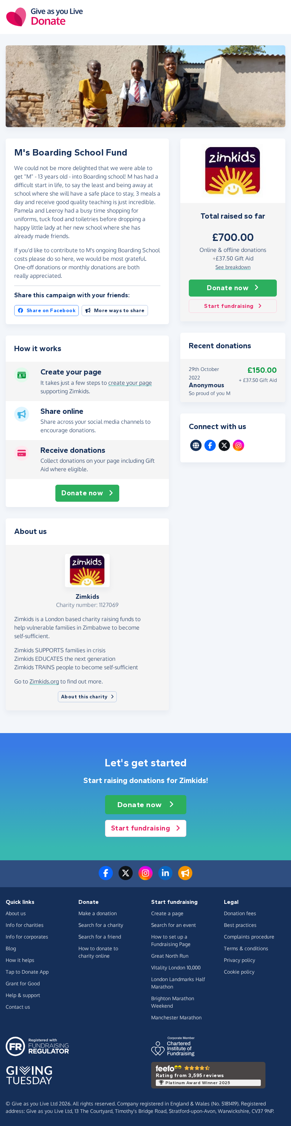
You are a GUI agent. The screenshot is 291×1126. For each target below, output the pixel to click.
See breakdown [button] (233, 267)
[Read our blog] (185, 877)
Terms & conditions (246, 948)
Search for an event (173, 925)
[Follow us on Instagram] (145, 877)
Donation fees (240, 913)
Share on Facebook (51, 311)
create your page (130, 382)
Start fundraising (229, 306)
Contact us (18, 1007)
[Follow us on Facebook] (106, 877)
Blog (11, 948)
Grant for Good (23, 983)
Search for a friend (99, 937)
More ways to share (119, 311)
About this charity (84, 697)
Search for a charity (100, 925)
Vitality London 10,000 (176, 967)
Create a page (167, 913)
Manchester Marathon (176, 1017)
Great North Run (169, 956)
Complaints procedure (249, 937)
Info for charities (25, 925)
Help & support (23, 995)
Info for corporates (27, 937)
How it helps (20, 960)
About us (16, 913)
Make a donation (97, 913)
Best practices (240, 925)
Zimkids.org (44, 681)
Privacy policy (239, 960)
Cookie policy (239, 972)
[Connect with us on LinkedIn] (165, 877)
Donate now (227, 288)
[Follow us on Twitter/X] (126, 877)
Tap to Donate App (27, 972)
